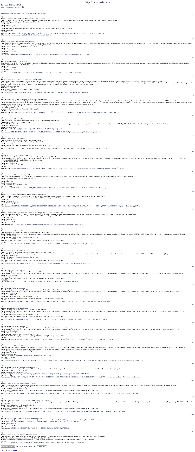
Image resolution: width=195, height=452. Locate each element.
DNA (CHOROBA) (17, 244)
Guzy (22, 79)
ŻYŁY (39, 319)
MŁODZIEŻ (71, 206)
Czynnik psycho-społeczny (126, 206)
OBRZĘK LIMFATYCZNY (72, 148)
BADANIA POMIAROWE (89, 188)
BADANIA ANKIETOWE (109, 206)
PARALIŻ (78, 301)
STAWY (35, 55)
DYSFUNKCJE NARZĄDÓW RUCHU (22, 377)
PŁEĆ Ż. (54, 92)
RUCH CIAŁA (60, 73)
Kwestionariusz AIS (84, 112)
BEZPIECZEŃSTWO (49, 33)
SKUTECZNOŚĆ (36, 33)
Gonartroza (135, 393)
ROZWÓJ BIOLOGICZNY (19, 360)
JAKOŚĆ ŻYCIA (28, 112)
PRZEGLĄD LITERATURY (88, 33)
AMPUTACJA (82, 319)
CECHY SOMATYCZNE (50, 360)
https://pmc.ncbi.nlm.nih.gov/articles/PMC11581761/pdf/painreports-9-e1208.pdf (28, 35)
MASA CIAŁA (91, 55)
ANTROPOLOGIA (115, 360)
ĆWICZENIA (65, 132)
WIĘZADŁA (29, 263)
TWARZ (23, 33)
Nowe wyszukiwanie (9, 450)
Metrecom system (104, 188)
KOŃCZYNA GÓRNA (17, 301)
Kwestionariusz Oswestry (80, 92)
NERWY (71, 301)
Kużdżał (13, 19)
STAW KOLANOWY (17, 263)
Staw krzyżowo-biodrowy (114, 377)
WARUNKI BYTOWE (94, 360)
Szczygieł (32, 41)
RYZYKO (23, 281)
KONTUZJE (27, 224)
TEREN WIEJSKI (82, 411)
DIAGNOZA (27, 244)
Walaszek (34, 175)
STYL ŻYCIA (15, 206)
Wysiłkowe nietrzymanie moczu (92, 132)
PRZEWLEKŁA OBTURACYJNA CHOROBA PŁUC (50, 168)
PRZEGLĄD (66, 428)
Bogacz (40, 79)
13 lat (115, 411)
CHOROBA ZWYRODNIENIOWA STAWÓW (38, 393)
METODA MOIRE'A (107, 411)
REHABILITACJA (16, 132)
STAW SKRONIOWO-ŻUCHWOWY (68, 33)
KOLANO (56, 55)
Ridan (13, 79)
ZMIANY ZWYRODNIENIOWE (52, 339)
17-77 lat (137, 206)
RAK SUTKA (15, 148)
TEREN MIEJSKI (94, 411)
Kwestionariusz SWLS (113, 112)
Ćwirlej (61, 212)
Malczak (37, 400)
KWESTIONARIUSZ (40, 112)
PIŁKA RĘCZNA (37, 224)
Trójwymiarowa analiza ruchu (131, 377)
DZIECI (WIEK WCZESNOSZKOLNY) (69, 188)
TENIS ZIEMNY (26, 206)
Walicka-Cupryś (47, 212)
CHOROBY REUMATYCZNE (71, 244)
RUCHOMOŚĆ (33, 443)
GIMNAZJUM (71, 411)
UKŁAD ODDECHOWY (18, 168)
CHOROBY (30, 168)
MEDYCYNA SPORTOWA (75, 224)
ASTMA (69, 168)
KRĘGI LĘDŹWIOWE (39, 92)
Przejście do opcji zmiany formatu (11, 13)
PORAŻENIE (81, 339)
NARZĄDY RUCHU (87, 244)
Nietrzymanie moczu (76, 132)
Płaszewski (33, 383)
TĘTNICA (33, 319)
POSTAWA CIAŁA (16, 188)
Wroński (43, 19)
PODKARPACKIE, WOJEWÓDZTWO (66, 112)
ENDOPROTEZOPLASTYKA (62, 393)
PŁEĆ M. (91, 206)
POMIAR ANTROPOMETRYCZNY (133, 360)
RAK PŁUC (77, 168)
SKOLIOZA (14, 428)
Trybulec (34, 194)
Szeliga (12, 155)
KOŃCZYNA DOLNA (45, 55)
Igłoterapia (101, 33)
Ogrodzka (24, 400)
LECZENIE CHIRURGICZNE (41, 148)
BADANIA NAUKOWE (65, 92)
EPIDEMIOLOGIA (34, 132)
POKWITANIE (84, 377)
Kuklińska (13, 194)
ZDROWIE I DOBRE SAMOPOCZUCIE (44, 206)
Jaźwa (12, 41)
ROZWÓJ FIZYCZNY (34, 360)
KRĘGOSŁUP (27, 92)
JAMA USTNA (15, 33)
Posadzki (31, 19)
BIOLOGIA (105, 360)
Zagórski (34, 367)
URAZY (91, 263)
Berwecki (24, 99)
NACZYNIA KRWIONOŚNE (20, 319)
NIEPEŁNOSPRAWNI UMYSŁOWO (44, 188)
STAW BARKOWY (17, 224)
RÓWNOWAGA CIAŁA (78, 55)
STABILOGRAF (65, 55)
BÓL (28, 33)
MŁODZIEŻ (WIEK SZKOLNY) (75, 73)
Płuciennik (35, 435)
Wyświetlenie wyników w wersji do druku (34, 13)
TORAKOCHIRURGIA (97, 168)
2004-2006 (122, 411)
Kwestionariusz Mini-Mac (98, 112)
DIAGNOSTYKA (46, 132)
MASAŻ (83, 148)
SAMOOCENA (61, 206)
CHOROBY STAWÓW (42, 301)
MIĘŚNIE (53, 301)
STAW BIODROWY (37, 73)
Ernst (22, 19)
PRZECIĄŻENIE (62, 301)
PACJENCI (99, 148)
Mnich (45, 99)
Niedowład (106, 301)
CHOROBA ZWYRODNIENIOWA (21, 55)
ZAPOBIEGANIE (73, 281)
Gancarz (24, 212)
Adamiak (13, 418)
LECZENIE (56, 132)
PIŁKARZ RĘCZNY (60, 224)
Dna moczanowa (98, 244)
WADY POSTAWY (16, 411)
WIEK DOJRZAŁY (82, 206)
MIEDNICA (47, 73)
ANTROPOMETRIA (17, 73)
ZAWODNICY (48, 224)
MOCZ (25, 132)
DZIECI (84, 360)
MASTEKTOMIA (16, 92)
